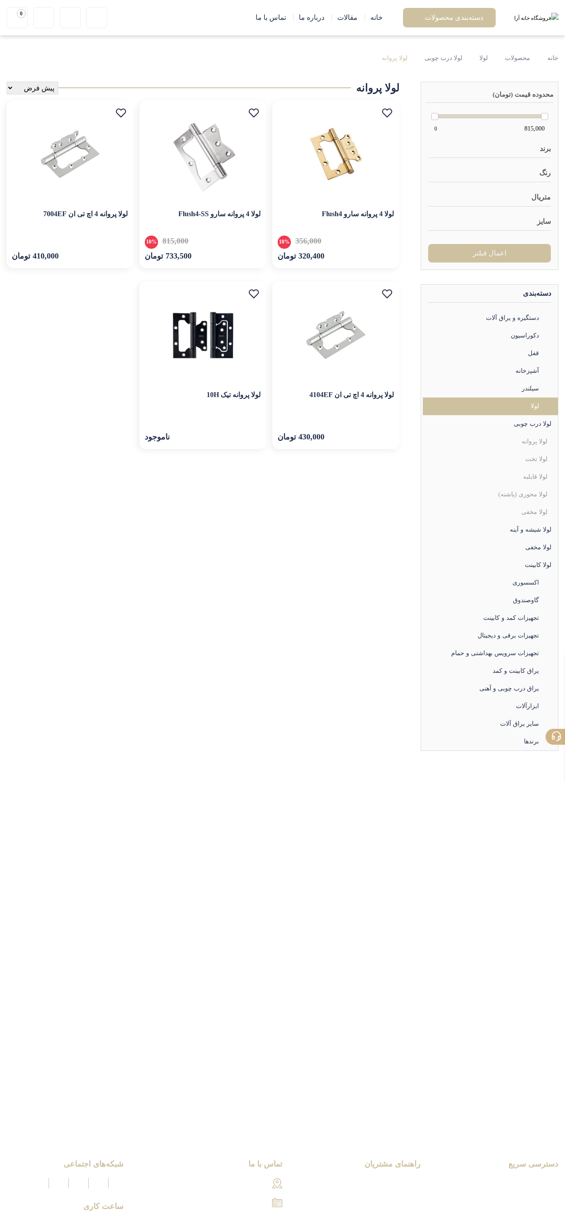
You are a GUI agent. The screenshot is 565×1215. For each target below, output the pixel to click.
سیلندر (530, 388)
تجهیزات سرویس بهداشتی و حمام (495, 653)
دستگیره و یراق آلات (512, 318)
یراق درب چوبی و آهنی (509, 688)
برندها (531, 741)
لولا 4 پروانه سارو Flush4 (358, 214)
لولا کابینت (538, 565)
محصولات (517, 58)
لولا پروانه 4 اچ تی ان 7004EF (85, 214)
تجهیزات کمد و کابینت (511, 618)
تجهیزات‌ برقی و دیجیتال (508, 635)
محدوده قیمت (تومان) (523, 94)
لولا (483, 58)
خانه (552, 58)
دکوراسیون (525, 335)
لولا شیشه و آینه (530, 529)
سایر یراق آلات (519, 723)
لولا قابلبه (535, 476)
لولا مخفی (534, 512)
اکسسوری (525, 582)
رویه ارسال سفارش (391, 1199)
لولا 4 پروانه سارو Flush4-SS (219, 214)
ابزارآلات (527, 706)
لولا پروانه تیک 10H (234, 394)
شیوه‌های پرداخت (395, 1184)
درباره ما (545, 1184)
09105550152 (249, 1203)
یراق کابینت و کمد (516, 671)
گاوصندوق (526, 600)
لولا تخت (536, 459)
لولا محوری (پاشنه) (522, 494)
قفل (533, 353)
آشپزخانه (527, 371)
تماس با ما (543, 1199)
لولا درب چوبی (443, 58)
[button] (387, 113)
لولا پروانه (394, 58)
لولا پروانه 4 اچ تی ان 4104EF (351, 394)
